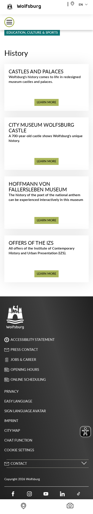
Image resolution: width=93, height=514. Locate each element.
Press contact (24, 349)
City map (12, 430)
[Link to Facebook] (13, 494)
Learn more (46, 102)
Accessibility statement (33, 340)
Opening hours (25, 369)
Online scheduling (28, 379)
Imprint (11, 421)
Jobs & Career (23, 359)
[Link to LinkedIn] (62, 494)
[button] (9, 22)
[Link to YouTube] (45, 494)
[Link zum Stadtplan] (72, 3)
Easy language (18, 401)
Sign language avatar (25, 411)
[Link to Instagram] (29, 494)
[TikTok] (78, 494)
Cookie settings (19, 450)
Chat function (18, 440)
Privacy (11, 391)
